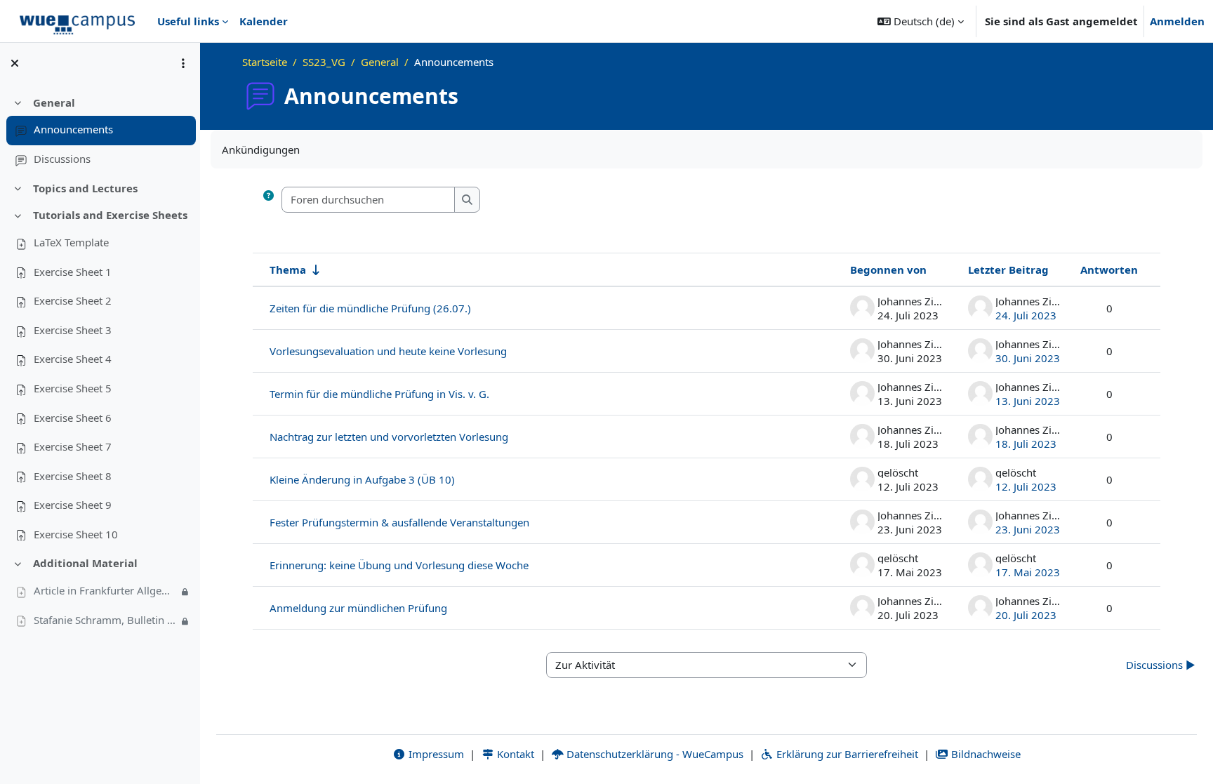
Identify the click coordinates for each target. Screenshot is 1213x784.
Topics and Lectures (85, 188)
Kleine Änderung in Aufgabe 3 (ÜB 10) (362, 479)
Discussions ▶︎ (1160, 665)
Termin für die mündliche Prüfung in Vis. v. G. (379, 394)
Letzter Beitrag (1008, 270)
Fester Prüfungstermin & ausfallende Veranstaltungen (399, 522)
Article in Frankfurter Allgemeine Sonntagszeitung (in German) (106, 590)
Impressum (435, 754)
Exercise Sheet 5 (73, 388)
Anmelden (1177, 21)
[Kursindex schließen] (15, 63)
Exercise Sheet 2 (73, 300)
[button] (920, 21)
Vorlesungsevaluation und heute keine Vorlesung (388, 351)
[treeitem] (99, 131)
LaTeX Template (71, 242)
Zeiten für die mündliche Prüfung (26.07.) (370, 308)
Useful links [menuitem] (188, 21)
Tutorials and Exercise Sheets (110, 215)
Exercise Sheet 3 (73, 330)
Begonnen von (888, 270)
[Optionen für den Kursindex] (183, 63)
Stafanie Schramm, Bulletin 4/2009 (106, 620)
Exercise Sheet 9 (73, 505)
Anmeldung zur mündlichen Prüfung (358, 608)
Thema (288, 270)
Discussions (62, 159)
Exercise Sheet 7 (73, 446)
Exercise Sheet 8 (73, 476)
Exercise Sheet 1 (73, 272)
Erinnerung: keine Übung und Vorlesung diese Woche (399, 565)
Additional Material (85, 563)
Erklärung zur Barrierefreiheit (846, 754)
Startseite (264, 62)
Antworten (1109, 270)
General (54, 102)
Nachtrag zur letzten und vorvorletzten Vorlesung (389, 437)
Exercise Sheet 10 (76, 534)
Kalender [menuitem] (263, 21)
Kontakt (514, 754)
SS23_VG (324, 62)
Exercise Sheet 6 (73, 418)
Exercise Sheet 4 (73, 359)
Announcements (73, 129)
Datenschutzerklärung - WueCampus (653, 754)
